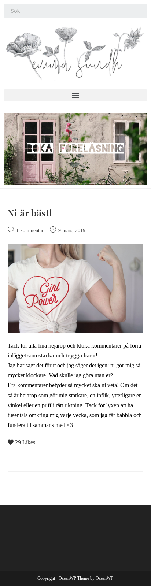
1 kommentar (30, 230)
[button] (75, 95)
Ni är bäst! (30, 213)
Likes (25, 442)
